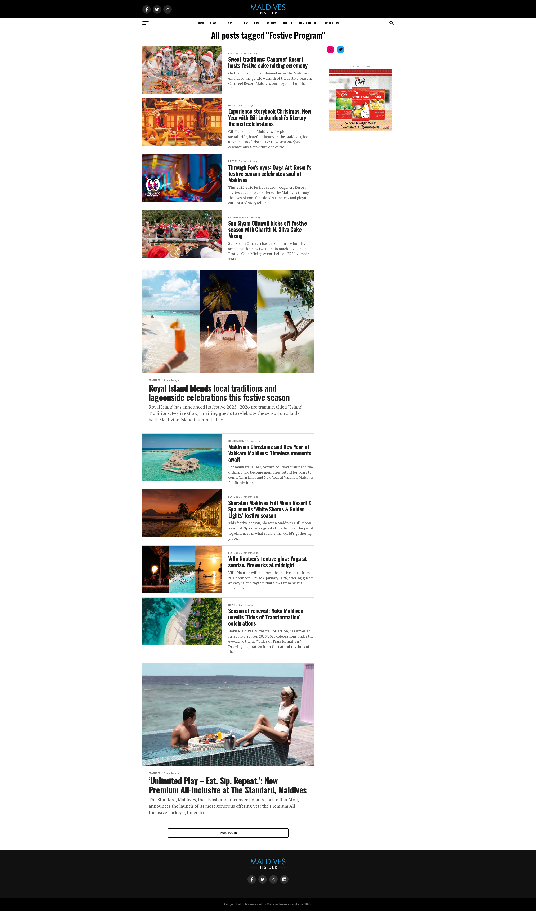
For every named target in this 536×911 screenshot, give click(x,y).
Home (200, 23)
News (213, 23)
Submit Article (308, 23)
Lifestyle (229, 23)
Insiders (270, 23)
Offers (287, 23)
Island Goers (250, 23)
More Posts (228, 832)
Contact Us (331, 23)
